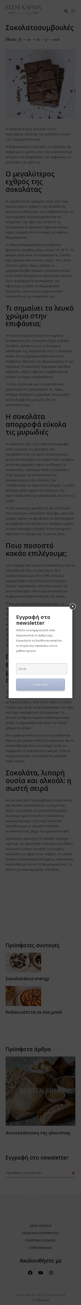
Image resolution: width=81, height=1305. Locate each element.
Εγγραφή (40, 684)
